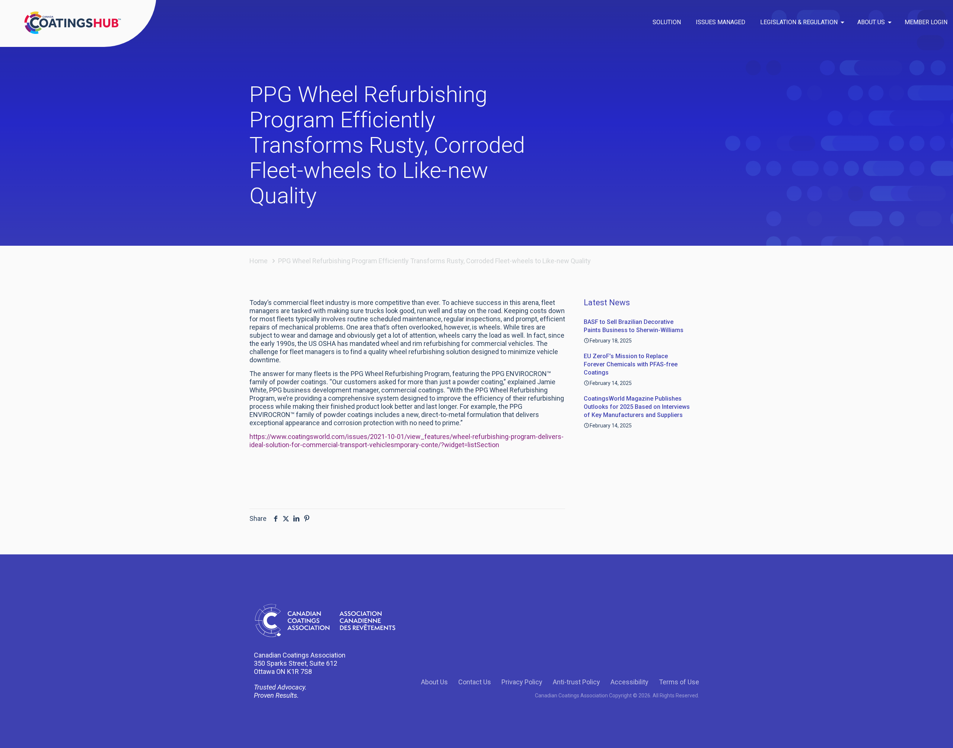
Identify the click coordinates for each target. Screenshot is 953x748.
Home (258, 261)
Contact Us (474, 682)
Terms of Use (679, 682)
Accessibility (629, 682)
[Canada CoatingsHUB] (72, 22)
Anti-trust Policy (576, 682)
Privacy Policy (521, 682)
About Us (434, 682)
